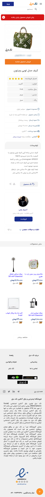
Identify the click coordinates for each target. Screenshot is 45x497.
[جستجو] (36, 10)
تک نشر (11, 368)
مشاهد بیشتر (22, 337)
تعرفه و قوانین (11, 361)
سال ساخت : (32, 89)
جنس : (34, 94)
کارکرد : (34, 83)
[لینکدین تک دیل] (13, 392)
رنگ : (35, 100)
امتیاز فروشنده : (30, 78)
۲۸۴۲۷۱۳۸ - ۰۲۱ (16, 492)
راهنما (11, 355)
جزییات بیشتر (17, 137)
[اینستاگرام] (4, 392)
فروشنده (24, 219)
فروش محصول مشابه (23, 61)
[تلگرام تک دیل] (18, 392)
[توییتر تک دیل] (9, 392)
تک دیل (35, 283)
